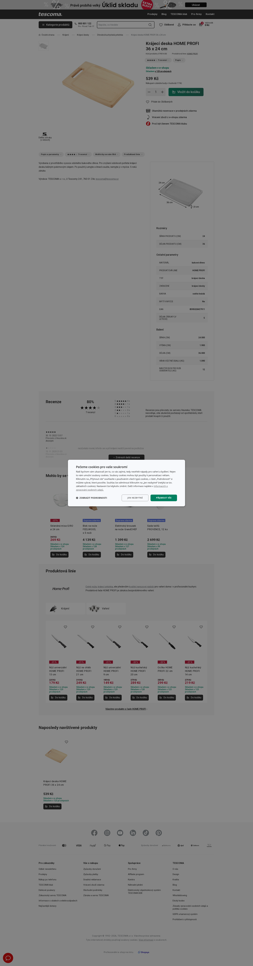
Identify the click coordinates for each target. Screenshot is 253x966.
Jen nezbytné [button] (135, 497)
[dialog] (126, 483)
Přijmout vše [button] (163, 497)
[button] (91, 497)
